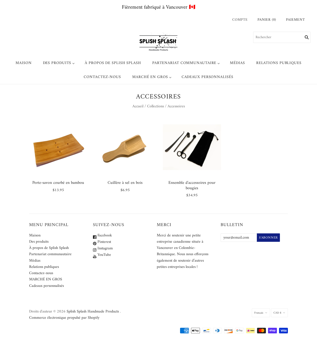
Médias (237, 63)
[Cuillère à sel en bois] (125, 147)
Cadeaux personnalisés (207, 77)
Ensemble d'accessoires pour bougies (191, 185)
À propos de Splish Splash (113, 63)
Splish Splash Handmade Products (93, 311)
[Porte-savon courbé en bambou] (58, 147)
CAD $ (277, 312)
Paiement (295, 20)
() (266, 20)
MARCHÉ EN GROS (150, 77)
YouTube (103, 254)
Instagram (104, 248)
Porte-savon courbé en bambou (58, 182)
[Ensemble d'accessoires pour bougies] (192, 147)
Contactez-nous (102, 77)
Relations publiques (278, 63)
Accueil (137, 106)
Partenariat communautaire (184, 63)
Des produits (57, 63)
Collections (155, 106)
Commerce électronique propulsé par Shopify (64, 317)
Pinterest (103, 242)
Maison (23, 63)
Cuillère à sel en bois (125, 182)
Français (258, 312)
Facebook (104, 235)
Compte (240, 20)
